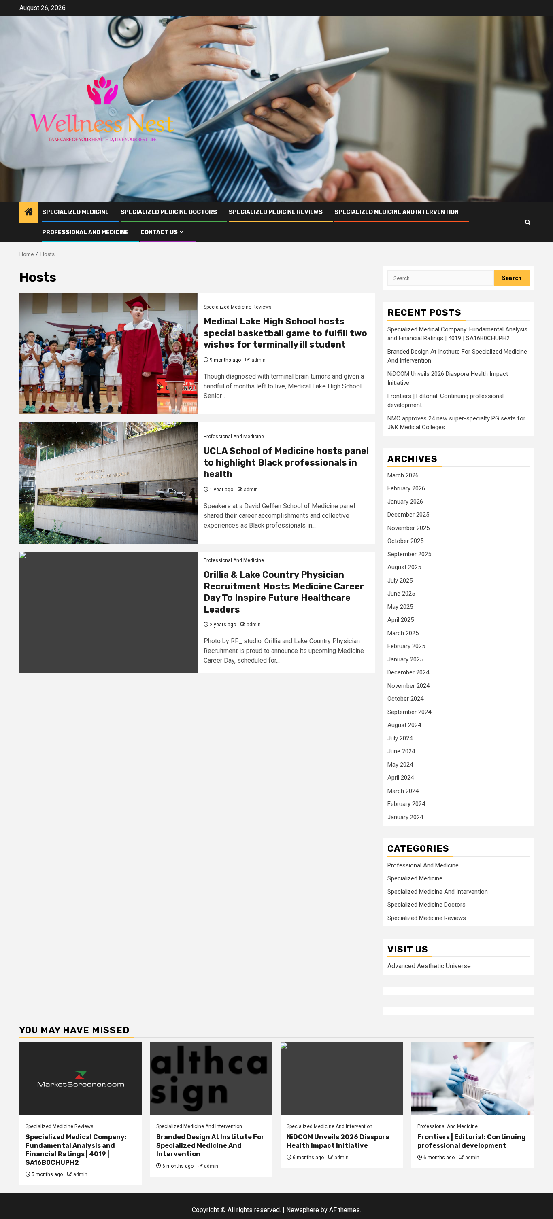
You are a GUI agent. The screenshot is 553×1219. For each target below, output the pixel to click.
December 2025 (408, 514)
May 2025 (400, 607)
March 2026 (403, 475)
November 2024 (408, 685)
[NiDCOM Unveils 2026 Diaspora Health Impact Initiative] (342, 1078)
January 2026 (405, 501)
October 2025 (405, 541)
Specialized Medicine (75, 212)
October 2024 (405, 698)
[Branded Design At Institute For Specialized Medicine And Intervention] (211, 1078)
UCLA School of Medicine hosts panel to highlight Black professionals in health (286, 462)
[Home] (28, 212)
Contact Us (159, 232)
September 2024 (409, 712)
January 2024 (405, 817)
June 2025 (401, 593)
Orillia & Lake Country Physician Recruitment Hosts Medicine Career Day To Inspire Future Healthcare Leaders (284, 592)
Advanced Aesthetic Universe (429, 966)
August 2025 (404, 567)
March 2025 (403, 633)
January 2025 (405, 659)
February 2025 (406, 646)
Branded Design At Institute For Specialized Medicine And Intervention (210, 1145)
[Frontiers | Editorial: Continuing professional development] (472, 1078)
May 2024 (400, 764)
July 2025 (400, 580)
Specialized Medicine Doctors (169, 212)
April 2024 (400, 777)
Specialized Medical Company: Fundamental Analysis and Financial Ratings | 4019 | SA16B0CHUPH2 (76, 1149)
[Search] (528, 222)
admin (258, 360)
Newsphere (302, 1210)
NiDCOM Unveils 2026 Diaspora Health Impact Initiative (338, 1141)
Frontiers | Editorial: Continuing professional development (471, 1141)
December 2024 (408, 672)
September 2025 (409, 554)
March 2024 (403, 791)
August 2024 (404, 725)
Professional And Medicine (85, 232)
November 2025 (408, 528)
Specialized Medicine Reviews (276, 212)
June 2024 (401, 751)
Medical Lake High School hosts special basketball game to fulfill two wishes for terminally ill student (285, 333)
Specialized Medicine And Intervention (396, 212)
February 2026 (406, 488)
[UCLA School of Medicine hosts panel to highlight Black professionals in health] (108, 483)
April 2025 (400, 619)
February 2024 (406, 804)
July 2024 (400, 738)
